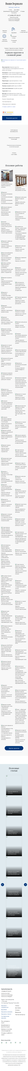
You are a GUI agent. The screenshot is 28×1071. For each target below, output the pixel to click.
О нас (10, 9)
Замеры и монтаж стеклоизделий (6, 1030)
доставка (14, 154)
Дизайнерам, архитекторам (10, 11)
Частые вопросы (20, 1014)
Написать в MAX (14, 17)
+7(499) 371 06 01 (6, 991)
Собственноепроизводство (14, 130)
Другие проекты (14, 748)
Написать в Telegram (14, 20)
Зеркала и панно (6, 1014)
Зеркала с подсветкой (4, 1006)
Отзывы (22, 11)
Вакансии (18, 1012)
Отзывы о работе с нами (8, 106)
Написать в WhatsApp (14, 19)
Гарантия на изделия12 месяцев (14, 138)
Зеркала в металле (6, 1012)
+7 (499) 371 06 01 (14, 15)
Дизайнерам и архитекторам (5, 1026)
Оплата (14, 152)
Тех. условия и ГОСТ (5, 1022)
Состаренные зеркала (5, 1017)
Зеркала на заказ (13, 48)
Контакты (14, 12)
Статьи (17, 1005)
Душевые (4, 1009)
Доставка (16, 9)
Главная (6, 48)
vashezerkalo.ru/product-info (14, 1065)
